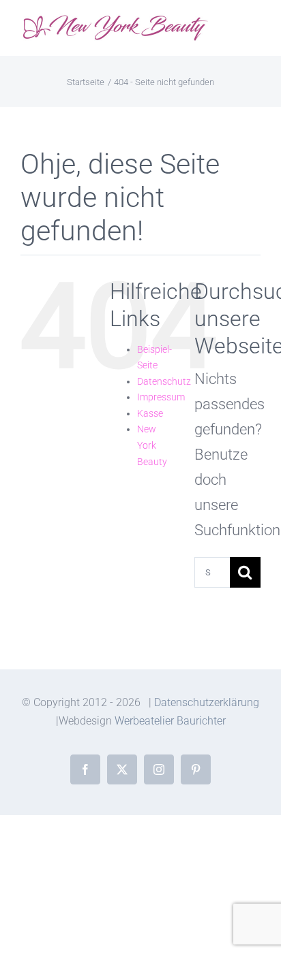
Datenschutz (164, 381)
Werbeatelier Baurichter (170, 720)
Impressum (161, 397)
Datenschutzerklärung (206, 702)
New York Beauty (152, 445)
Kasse (150, 413)
